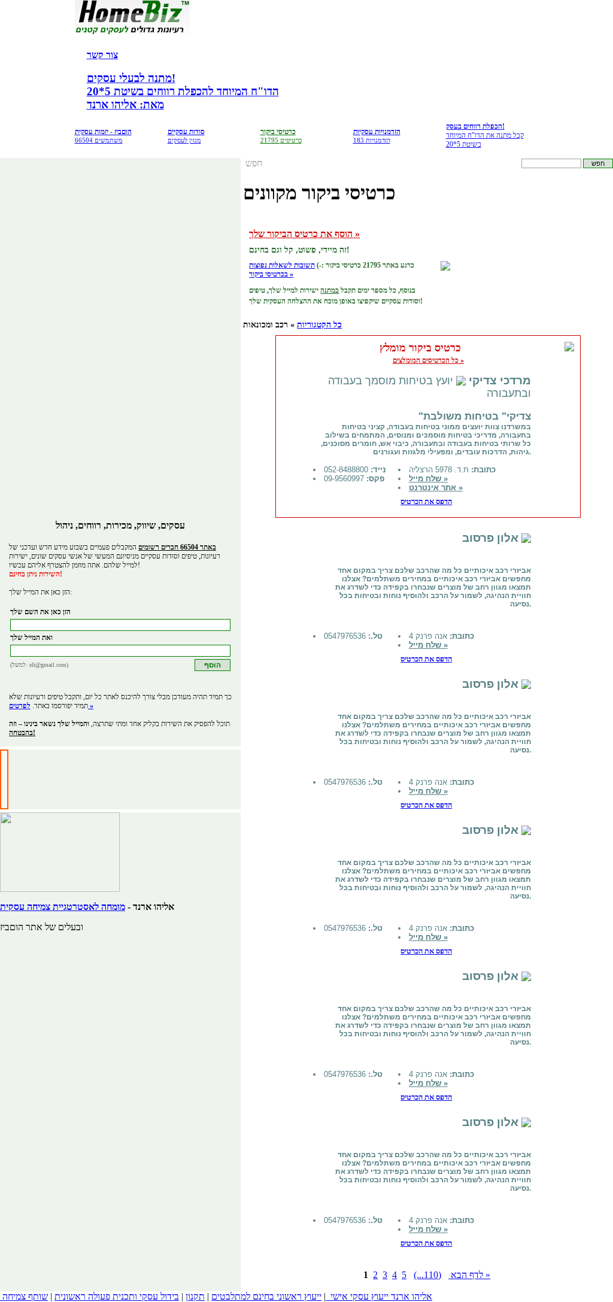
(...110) (427, 1275)
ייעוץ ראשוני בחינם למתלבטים (266, 1296)
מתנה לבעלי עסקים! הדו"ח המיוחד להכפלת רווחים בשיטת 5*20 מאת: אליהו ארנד (183, 91)
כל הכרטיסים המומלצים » (428, 360)
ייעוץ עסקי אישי (359, 1296)
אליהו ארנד (411, 1296)
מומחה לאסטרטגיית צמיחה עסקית (62, 907)
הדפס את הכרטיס (426, 501)
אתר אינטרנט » (436, 487)
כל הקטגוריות (319, 324)
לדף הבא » (469, 1275)
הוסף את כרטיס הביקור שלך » (304, 234)
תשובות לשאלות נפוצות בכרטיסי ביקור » (282, 269)
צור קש (105, 55)
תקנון (195, 1296)
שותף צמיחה (25, 1296)
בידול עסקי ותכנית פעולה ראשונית (116, 1296)
